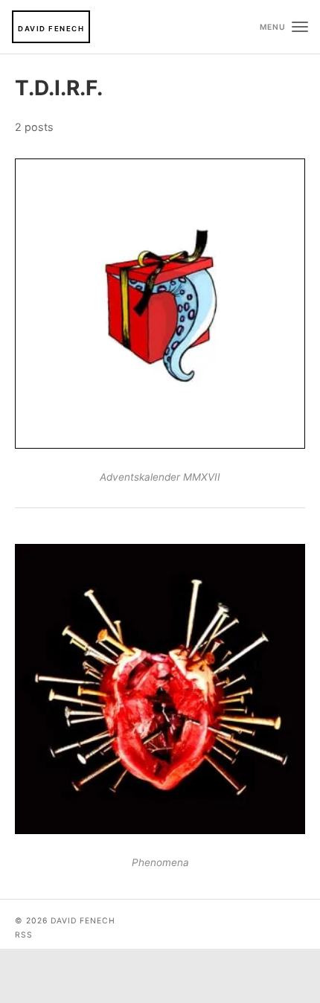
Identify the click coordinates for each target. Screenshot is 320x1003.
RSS (24, 935)
